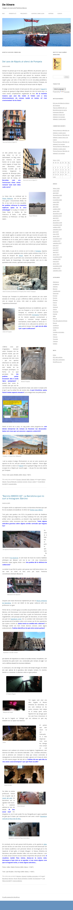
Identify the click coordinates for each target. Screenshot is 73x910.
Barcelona (5, 878)
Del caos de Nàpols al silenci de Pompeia (22, 61)
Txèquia (55, 341)
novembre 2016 (57, 257)
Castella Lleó (56, 291)
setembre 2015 (57, 270)
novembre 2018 (57, 225)
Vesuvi (30, 482)
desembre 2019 (57, 213)
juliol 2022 (56, 204)
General (23, 479)
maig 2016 (56, 261)
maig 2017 (56, 250)
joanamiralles (13, 484)
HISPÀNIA (50, 13)
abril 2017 (55, 252)
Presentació (12, 13)
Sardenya (56, 325)
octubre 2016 (56, 259)
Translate (66, 92)
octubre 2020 (56, 209)
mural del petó (7, 798)
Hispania (55, 312)
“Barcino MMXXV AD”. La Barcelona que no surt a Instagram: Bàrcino (23, 497)
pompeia (19, 482)
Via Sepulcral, (14, 558)
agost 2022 (56, 202)
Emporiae (55, 293)
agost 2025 (56, 191)
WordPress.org (57, 362)
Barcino (19, 876)
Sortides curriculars (37, 13)
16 (53, 172)
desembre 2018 (57, 223)
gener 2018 (56, 236)
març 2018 (56, 234)
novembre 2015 (57, 266)
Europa (60, 13)
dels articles (57, 357)
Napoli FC (44, 89)
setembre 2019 (57, 216)
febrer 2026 (56, 188)
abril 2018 (55, 232)
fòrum (15, 878)
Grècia (55, 309)
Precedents (23, 13)
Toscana (55, 339)
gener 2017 (56, 254)
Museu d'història (22, 878)
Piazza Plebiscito (12, 482)
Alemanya (56, 282)
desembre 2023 (57, 195)
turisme (25, 482)
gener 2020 (56, 211)
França (55, 302)
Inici (3, 13)
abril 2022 (55, 207)
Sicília (54, 330)
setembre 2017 (57, 243)
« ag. (54, 177)
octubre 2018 (56, 227)
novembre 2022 (57, 200)
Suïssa (55, 334)
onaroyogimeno (17, 881)
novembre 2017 (57, 238)
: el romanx (59, 117)
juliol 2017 (56, 245)
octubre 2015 (56, 268)
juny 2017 (55, 248)
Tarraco (55, 337)
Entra (54, 355)
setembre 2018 (57, 229)
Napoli (21, 466)
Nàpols (4, 482)
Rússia (55, 323)
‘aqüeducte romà (16, 619)
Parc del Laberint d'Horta (60, 321)
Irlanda (55, 314)
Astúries (55, 286)
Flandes (55, 300)
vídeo (45, 844)
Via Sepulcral (36, 878)
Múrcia (55, 318)
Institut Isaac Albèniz (36, 510)
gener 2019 (56, 220)
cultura (43, 479)
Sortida (30, 878)
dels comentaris (59, 359)
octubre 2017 (56, 241)
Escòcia (55, 296)
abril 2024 (55, 193)
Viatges (32, 479)
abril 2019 (55, 218)
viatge (34, 482)
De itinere (8, 4)
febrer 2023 (56, 197)
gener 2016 (56, 264)
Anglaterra (56, 284)
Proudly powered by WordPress (11, 897)
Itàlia (28, 479)
